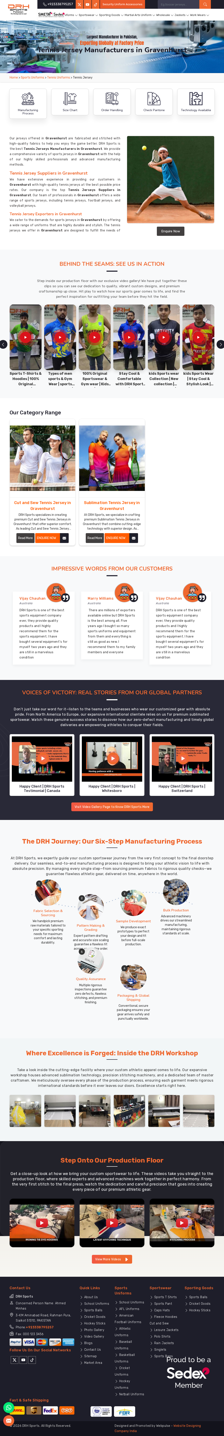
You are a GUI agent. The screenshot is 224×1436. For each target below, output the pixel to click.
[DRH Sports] (18, 9)
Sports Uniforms (63, 15)
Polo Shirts (161, 1336)
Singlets (159, 1350)
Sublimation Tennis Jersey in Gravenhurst (112, 505)
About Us (90, 1297)
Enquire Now (170, 231)
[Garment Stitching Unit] (25, 1110)
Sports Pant (162, 1304)
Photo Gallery (93, 1330)
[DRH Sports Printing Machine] (199, 1110)
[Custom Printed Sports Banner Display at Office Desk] (129, 1110)
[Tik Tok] (32, 1359)
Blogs (88, 1343)
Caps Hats (161, 1310)
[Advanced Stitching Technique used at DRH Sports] (112, 1223)
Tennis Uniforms (58, 77)
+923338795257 (40, 1327)
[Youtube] (23, 1359)
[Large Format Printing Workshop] (94, 1110)
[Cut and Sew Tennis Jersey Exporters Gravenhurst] (42, 458)
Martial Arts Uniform (138, 15)
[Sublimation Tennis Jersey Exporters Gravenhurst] (112, 458)
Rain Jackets (163, 1343)
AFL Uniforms (129, 1309)
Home (14, 77)
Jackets (180, 15)
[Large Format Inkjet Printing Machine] (164, 1110)
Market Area (92, 1363)
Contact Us (92, 1350)
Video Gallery (93, 1336)
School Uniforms (96, 1304)
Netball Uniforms (131, 1394)
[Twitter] (79, 4)
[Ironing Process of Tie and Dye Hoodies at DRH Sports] (42, 1223)
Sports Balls (93, 1310)
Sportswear (86, 15)
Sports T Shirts (165, 1297)
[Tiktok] (96, 4)
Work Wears (198, 15)
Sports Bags (163, 1356)
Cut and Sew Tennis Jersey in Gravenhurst (42, 505)
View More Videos (108, 1259)
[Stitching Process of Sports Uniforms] (182, 1223)
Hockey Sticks (94, 1323)
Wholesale (163, 15)
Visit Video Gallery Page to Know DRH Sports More (112, 807)
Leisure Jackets (165, 1330)
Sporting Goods (109, 15)
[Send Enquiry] (8, 1420)
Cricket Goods (94, 1317)
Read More (25, 538)
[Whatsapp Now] (8, 1407)
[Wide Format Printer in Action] (60, 1110)
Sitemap (90, 1356)
